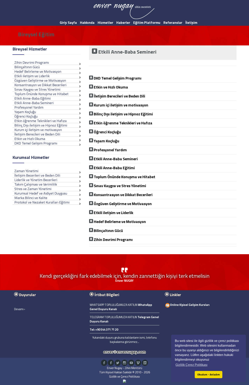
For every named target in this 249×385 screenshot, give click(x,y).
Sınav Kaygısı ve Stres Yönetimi (37, 89)
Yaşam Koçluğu (25, 111)
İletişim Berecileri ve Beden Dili (37, 134)
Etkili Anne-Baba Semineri (33, 102)
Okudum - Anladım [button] (208, 374)
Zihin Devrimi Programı (31, 62)
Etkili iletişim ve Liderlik (32, 76)
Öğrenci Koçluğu (26, 116)
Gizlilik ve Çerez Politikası (124, 376)
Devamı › (19, 309)
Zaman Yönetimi (26, 170)
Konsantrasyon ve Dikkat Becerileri (40, 85)
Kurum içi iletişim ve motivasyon (38, 129)
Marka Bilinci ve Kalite (30, 197)
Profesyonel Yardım (28, 107)
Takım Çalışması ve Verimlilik (35, 184)
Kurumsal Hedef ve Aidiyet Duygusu (40, 193)
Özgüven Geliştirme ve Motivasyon (40, 80)
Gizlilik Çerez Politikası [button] (191, 364)
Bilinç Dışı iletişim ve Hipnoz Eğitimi (40, 125)
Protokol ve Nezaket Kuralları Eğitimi (41, 202)
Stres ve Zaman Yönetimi (32, 188)
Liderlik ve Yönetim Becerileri (35, 179)
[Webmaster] (124, 381)
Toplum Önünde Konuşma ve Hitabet (41, 93)
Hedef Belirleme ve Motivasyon (37, 71)
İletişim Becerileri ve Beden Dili (37, 175)
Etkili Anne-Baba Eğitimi (32, 98)
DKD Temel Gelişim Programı (35, 143)
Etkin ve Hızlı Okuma (29, 138)
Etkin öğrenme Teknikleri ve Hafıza (40, 120)
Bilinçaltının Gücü (27, 67)
